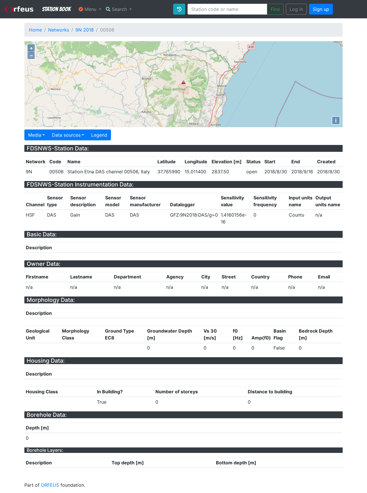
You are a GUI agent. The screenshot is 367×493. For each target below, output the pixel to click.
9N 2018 (84, 30)
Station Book (56, 9)
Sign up (321, 9)
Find (275, 9)
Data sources (66, 135)
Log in (296, 9)
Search (119, 9)
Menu (90, 9)
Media (34, 135)
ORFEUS (50, 485)
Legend (99, 135)
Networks (58, 30)
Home (35, 30)
